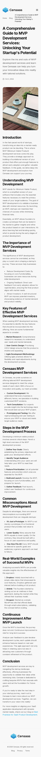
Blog (11, 18)
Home (5, 18)
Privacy (20, 751)
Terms (27, 751)
